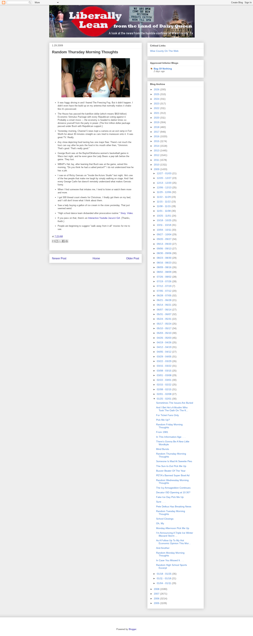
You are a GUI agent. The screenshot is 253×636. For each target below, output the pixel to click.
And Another (163, 548)
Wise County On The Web (164, 51)
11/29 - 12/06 (164, 192)
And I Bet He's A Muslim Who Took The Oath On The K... (172, 409)
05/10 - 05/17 (164, 328)
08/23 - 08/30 (164, 257)
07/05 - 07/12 (164, 290)
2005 (157, 603)
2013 (157, 150)
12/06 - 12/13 (164, 187)
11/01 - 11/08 (164, 210)
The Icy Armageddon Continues (173, 487)
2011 (157, 160)
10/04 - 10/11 (164, 229)
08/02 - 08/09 (164, 272)
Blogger (132, 629)
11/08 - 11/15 (164, 206)
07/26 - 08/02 (164, 276)
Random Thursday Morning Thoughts (85, 52)
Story (123, 213)
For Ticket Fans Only (167, 415)
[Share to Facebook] (63, 241)
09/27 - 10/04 (164, 234)
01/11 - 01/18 (164, 578)
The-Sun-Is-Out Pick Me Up (171, 466)
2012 (157, 155)
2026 (157, 89)
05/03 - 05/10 (164, 333)
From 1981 (162, 432)
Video (130, 213)
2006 (157, 598)
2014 (157, 145)
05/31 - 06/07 (164, 314)
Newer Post (59, 258)
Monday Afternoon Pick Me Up (172, 528)
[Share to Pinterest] (66, 241)
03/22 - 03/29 (164, 361)
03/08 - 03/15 (164, 370)
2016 (157, 136)
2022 (157, 108)
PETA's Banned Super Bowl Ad (172, 475)
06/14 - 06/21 (164, 304)
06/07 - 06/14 (164, 309)
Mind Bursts (162, 449)
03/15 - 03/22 (164, 365)
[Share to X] (60, 241)
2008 (157, 589)
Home (96, 258)
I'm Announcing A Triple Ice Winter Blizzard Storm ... (174, 534)
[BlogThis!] (57, 241)
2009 (157, 169)
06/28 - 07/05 (164, 295)
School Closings (164, 518)
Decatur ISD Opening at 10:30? (173, 492)
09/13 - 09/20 (164, 243)
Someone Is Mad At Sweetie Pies (174, 461)
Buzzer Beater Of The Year (171, 470)
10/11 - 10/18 (164, 225)
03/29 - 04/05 (164, 356)
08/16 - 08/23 (164, 262)
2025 (157, 94)
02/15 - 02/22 (164, 384)
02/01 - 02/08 (164, 394)
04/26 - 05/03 (164, 337)
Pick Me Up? (163, 419)
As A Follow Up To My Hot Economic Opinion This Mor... (173, 542)
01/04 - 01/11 (164, 583)
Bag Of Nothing (163, 68)
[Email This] (53, 241)
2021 (157, 113)
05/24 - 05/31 (164, 318)
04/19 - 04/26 (164, 342)
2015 (157, 141)
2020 (157, 117)
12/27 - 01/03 (164, 173)
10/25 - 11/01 (164, 215)
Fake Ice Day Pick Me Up (170, 497)
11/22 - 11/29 (164, 197)
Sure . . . (160, 501)
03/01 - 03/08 (164, 375)
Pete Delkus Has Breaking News (173, 506)
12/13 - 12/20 (164, 182)
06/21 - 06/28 (164, 300)
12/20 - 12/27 (164, 178)
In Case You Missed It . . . (170, 560)
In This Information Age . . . (171, 436)
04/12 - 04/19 (164, 347)
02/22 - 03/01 (164, 380)
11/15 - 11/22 (164, 201)
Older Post (132, 258)
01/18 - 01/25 (164, 573)
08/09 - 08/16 (164, 267)
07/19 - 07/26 (164, 281)
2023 (157, 103)
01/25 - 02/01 (164, 398)
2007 (157, 593)
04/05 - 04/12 (164, 351)
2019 (157, 122)
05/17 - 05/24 (164, 323)
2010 (157, 164)
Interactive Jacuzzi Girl (104, 218)
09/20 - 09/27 (164, 239)
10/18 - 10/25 (164, 220)
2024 (157, 99)
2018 (157, 127)
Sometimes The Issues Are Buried (174, 402)
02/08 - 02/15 (164, 389)
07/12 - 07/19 (164, 286)
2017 (157, 131)
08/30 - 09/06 (164, 253)
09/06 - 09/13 (164, 248)
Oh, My (160, 523)
